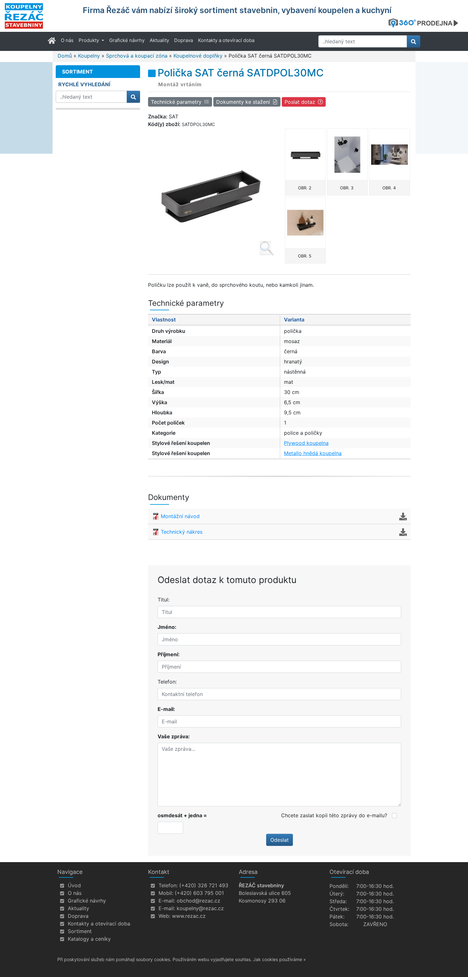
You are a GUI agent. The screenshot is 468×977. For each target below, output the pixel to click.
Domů (65, 56)
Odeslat (279, 840)
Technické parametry (176, 102)
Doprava (183, 40)
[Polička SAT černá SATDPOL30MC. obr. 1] (211, 193)
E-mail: (166, 709)
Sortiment (80, 931)
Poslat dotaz (300, 102)
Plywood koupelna (306, 443)
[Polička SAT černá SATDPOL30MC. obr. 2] (305, 154)
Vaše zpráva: (174, 736)
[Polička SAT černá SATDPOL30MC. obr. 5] (305, 222)
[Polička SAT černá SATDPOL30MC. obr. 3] (347, 154)
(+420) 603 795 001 (199, 893)
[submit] (413, 41)
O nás (67, 40)
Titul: (163, 599)
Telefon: (167, 681)
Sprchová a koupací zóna (136, 56)
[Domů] (40, 16)
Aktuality (159, 40)
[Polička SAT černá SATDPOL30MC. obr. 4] (389, 154)
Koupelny (89, 56)
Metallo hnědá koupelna (313, 453)
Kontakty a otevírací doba (226, 40)
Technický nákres (181, 532)
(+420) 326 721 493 (203, 885)
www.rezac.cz (189, 916)
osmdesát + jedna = (182, 815)
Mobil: (166, 893)
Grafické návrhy (127, 40)
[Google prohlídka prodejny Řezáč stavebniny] (425, 23)
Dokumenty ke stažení (243, 102)
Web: (164, 916)
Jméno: (167, 627)
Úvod (74, 885)
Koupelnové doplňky (198, 56)
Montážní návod (180, 516)
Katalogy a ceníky (89, 939)
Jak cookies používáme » (279, 959)
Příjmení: (169, 654)
